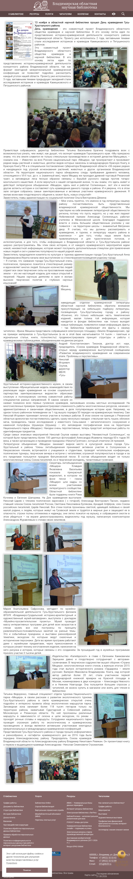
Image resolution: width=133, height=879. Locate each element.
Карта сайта (91, 875)
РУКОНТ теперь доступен (77, 822)
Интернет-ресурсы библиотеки (80, 809)
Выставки (102, 814)
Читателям (65, 14)
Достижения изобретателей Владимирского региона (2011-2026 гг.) (82, 840)
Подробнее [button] (11, 863)
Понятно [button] (27, 870)
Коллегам (83, 14)
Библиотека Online (43, 803)
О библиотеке (16, 14)
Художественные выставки (110, 818)
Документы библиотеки (13, 806)
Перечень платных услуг (45, 820)
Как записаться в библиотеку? (111, 803)
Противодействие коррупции (15, 825)
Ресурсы (34, 14)
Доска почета (9, 818)
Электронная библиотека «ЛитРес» (82, 813)
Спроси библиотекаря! (44, 806)
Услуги (49, 14)
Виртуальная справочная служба (49, 810)
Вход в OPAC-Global (75, 846)
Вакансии (7, 821)
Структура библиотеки (13, 810)
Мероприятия (104, 810)
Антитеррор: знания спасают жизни (113, 830)
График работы (10, 803)
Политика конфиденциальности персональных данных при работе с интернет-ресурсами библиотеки (18, 843)
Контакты (100, 14)
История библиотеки (12, 814)
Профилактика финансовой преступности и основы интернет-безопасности (112, 823)
